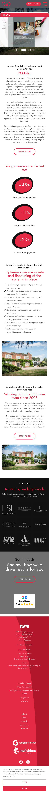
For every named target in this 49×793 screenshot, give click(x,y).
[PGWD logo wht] (24, 626)
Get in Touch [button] (25, 151)
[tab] (16, 50)
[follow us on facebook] (21, 762)
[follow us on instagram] (28, 762)
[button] (33, 4)
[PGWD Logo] (6, 4)
